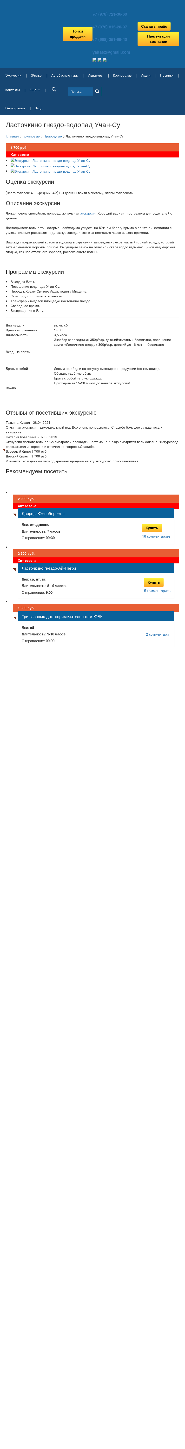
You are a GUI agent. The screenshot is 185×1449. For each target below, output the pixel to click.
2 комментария (158, 634)
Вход (38, 107)
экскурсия (88, 213)
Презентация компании (158, 38)
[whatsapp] (100, 59)
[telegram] (95, 59)
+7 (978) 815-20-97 (109, 27)
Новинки (166, 75)
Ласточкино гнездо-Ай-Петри (49, 568)
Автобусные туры (65, 75)
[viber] (104, 59)
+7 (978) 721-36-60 (109, 14)
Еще (32, 89)
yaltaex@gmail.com (111, 52)
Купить (152, 527)
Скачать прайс (154, 26)
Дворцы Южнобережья (43, 513)
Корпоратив (122, 75)
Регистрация (15, 107)
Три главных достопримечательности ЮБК (62, 616)
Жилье (36, 75)
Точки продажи (78, 33)
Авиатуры (95, 75)
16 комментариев (156, 536)
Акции (146, 75)
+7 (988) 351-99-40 (109, 39)
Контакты (12, 89)
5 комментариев (157, 590)
